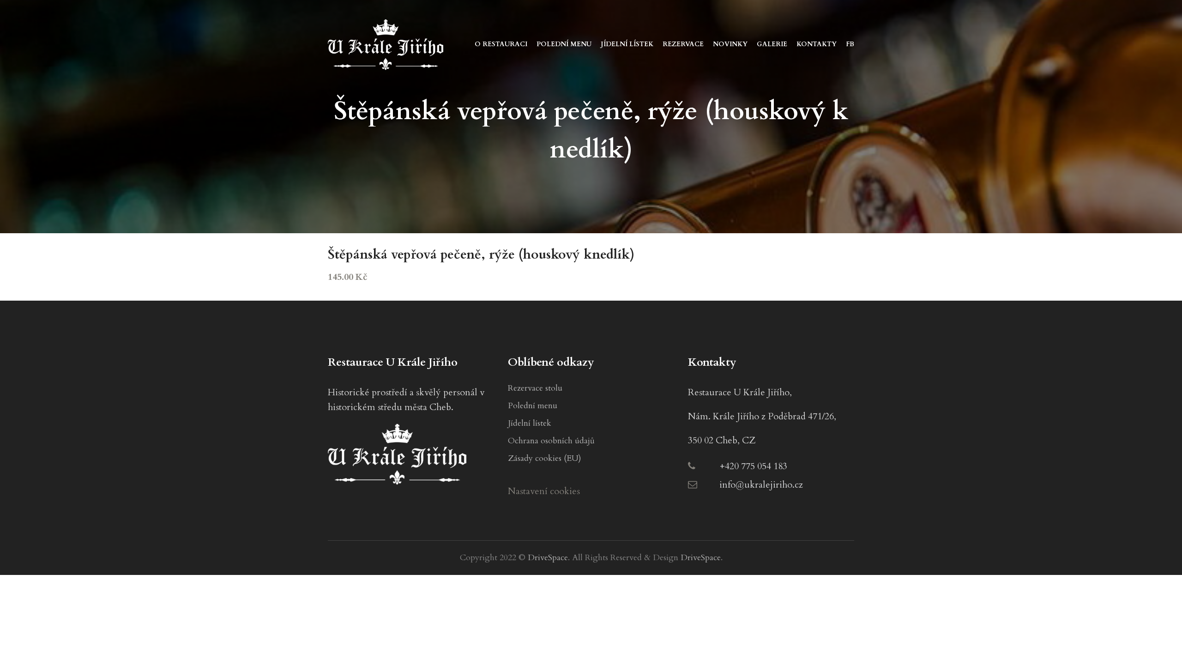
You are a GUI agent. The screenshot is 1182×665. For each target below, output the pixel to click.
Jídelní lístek (627, 44)
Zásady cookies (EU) (544, 458)
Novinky (730, 44)
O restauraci (501, 44)
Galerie (772, 44)
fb (850, 44)
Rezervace (683, 44)
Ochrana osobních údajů (551, 441)
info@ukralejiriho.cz (761, 484)
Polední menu (564, 44)
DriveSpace (548, 557)
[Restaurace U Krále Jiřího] (385, 43)
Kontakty (816, 44)
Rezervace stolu (535, 388)
